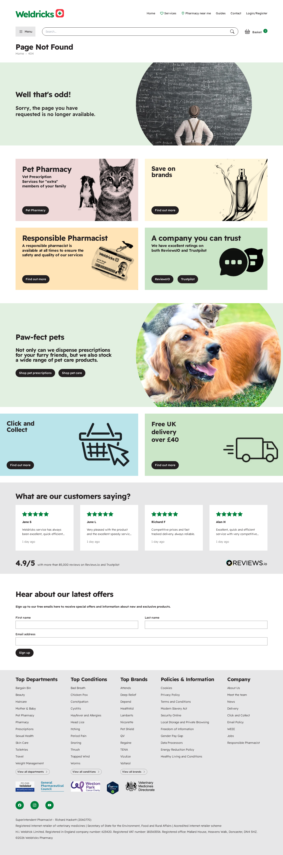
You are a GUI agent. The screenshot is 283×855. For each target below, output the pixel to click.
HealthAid (127, 708)
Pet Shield (127, 729)
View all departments (30, 771)
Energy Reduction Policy (177, 749)
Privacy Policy (170, 695)
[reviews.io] (246, 564)
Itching (75, 729)
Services (170, 13)
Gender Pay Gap (172, 736)
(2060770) (84, 820)
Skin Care (22, 743)
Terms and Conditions (176, 702)
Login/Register (256, 13)
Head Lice (77, 722)
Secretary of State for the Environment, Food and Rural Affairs (129, 826)
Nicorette (126, 722)
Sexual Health (25, 736)
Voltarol (125, 763)
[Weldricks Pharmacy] (43, 13)
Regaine (125, 743)
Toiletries (22, 749)
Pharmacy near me (198, 13)
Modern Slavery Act (174, 708)
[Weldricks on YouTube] (49, 805)
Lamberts (126, 715)
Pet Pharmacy (35, 210)
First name (23, 617)
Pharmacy (22, 722)
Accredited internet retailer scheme (197, 826)
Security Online (171, 715)
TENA (124, 749)
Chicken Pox (79, 695)
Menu (28, 31)
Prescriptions (25, 729)
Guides (221, 13)
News (231, 702)
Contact (236, 13)
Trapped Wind (80, 756)
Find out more (167, 211)
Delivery (232, 708)
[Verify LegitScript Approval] (113, 787)
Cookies (166, 688)
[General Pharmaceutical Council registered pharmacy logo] (52, 787)
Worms (75, 763)
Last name (152, 617)
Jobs (230, 736)
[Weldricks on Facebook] (20, 805)
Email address (25, 634)
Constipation (79, 702)
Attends (125, 688)
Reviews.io (92, 565)
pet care (72, 373)
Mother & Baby (26, 708)
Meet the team (237, 695)
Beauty (20, 695)
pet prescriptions (35, 373)
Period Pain (78, 736)
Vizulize (125, 756)
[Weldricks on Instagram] (34, 805)
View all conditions (84, 771)
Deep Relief (128, 695)
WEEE (231, 729)
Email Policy (235, 722)
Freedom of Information (177, 729)
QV (122, 736)
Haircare (21, 702)
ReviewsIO (164, 280)
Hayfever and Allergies (86, 715)
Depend (125, 702)
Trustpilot (189, 280)
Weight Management (30, 763)
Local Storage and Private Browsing (185, 722)
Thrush (75, 749)
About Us (233, 688)
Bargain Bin (23, 688)
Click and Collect (238, 715)
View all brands (131, 771)
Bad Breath (78, 688)
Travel (19, 756)
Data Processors (172, 743)
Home (151, 13)
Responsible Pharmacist (243, 743)
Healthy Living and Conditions (181, 756)
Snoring (76, 743)
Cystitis (76, 708)
